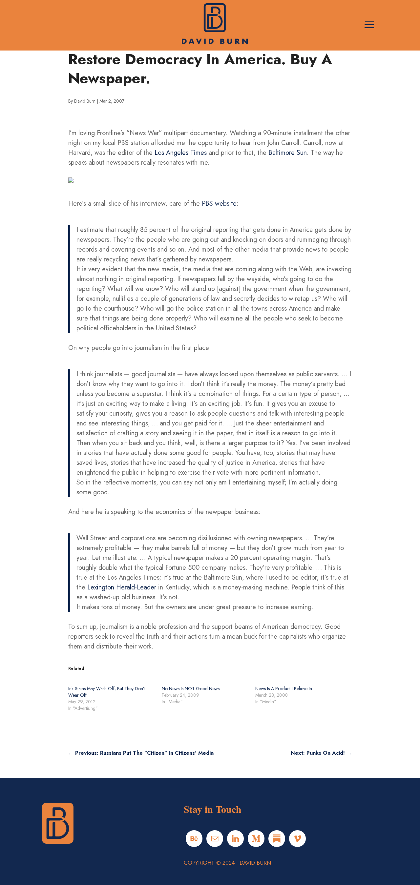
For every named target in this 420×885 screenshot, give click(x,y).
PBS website (219, 203)
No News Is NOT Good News (191, 688)
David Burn (84, 101)
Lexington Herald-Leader (121, 587)
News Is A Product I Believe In (283, 688)
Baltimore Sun (287, 152)
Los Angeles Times (181, 152)
